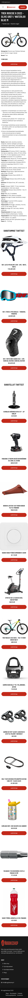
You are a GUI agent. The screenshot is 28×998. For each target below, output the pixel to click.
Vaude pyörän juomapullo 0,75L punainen (14, 918)
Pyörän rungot (15, 24)
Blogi (5, 972)
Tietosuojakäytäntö (10, 995)
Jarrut (2, 53)
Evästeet (20, 993)
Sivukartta (20, 995)
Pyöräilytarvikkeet (9, 969)
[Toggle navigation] (3, 7)
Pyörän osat (6, 24)
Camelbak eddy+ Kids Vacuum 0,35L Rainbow (14, 826)
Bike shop (6, 963)
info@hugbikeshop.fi (6, 2)
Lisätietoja (14, 64)
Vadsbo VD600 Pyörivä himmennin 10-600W (14, 553)
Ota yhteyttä (13, 993)
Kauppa (23, 7)
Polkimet (17, 51)
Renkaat (22, 51)
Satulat (15, 53)
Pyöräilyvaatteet (8, 966)
